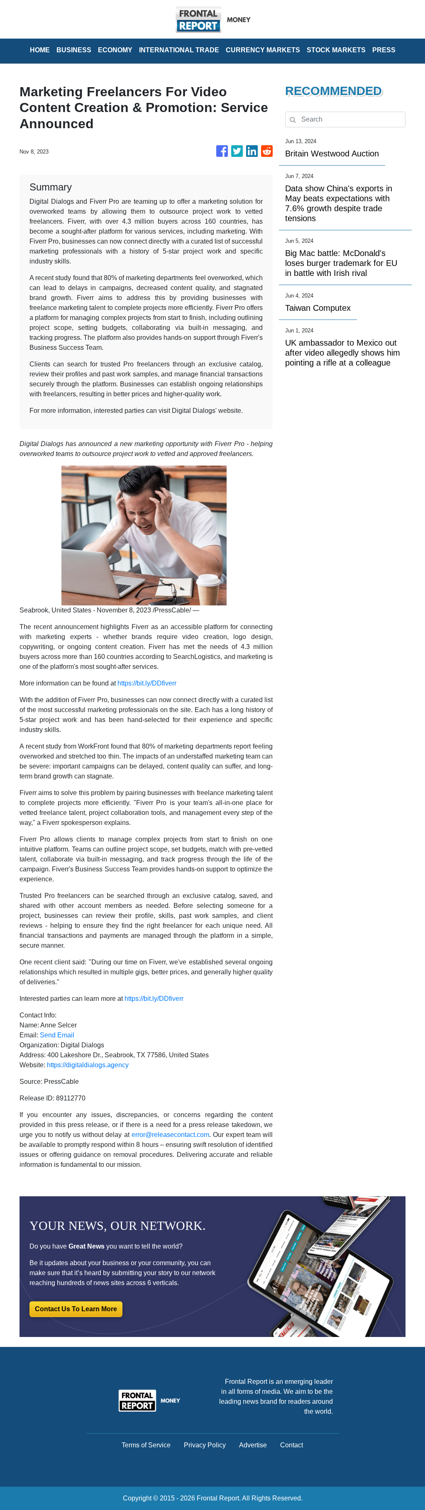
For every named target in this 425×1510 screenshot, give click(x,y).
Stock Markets (336, 50)
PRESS (384, 50)
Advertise (253, 1445)
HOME (40, 50)
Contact (291, 1445)
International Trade (179, 50)
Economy (115, 50)
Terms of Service (146, 1445)
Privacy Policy (205, 1445)
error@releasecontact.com (170, 1134)
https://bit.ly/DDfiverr (146, 683)
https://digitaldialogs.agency (88, 1064)
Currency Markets (263, 50)
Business (73, 50)
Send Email (57, 1035)
